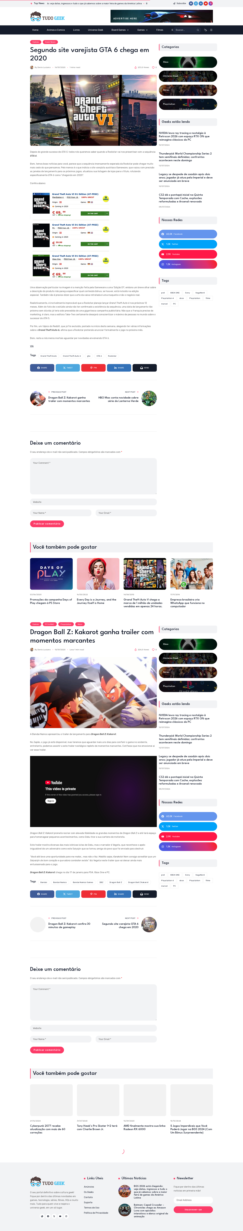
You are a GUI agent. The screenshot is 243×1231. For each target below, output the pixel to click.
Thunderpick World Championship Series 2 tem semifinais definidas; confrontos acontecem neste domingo (185, 157)
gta (88, 356)
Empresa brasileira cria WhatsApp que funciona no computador (187, 603)
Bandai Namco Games (83, 882)
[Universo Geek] (188, 76)
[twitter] (196, 3)
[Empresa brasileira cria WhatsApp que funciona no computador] (191, 574)
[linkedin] (201, 3)
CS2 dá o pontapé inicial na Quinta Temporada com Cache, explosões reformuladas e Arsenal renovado (181, 198)
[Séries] (188, 90)
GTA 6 (99, 356)
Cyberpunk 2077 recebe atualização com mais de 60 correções (47, 1129)
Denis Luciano (44, 67)
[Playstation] (188, 104)
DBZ (101, 882)
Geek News (50, 42)
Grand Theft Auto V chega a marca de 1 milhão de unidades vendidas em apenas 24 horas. (143, 603)
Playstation (66, 624)
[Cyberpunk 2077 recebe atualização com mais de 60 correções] (51, 1100)
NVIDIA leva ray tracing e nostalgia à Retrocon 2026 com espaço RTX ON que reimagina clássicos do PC (184, 136)
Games (35, 42)
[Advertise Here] (162, 16)
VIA (32, 346)
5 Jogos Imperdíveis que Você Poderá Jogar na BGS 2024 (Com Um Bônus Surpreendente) (191, 1129)
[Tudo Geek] (47, 16)
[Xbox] (188, 62)
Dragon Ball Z (116, 882)
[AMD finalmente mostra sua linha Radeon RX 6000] (145, 1100)
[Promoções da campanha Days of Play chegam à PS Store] (51, 574)
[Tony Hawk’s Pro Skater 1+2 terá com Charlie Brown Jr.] (98, 1100)
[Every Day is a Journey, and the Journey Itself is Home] (98, 574)
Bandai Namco (60, 882)
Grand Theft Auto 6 (72, 356)
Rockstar (112, 356)
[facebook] (191, 3)
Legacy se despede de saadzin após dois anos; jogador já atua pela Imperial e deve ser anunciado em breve (186, 178)
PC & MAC (49, 624)
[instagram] (211, 3)
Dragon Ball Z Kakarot (138, 882)
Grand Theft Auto (48, 356)
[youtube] (206, 3)
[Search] (198, 30)
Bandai (43, 882)
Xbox (80, 624)
